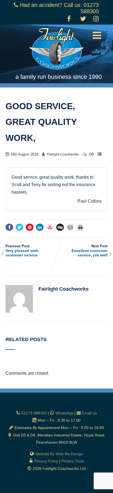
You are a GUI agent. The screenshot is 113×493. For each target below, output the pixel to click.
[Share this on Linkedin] (40, 227)
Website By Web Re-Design (59, 454)
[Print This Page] (80, 227)
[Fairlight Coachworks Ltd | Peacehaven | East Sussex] (56, 70)
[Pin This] (29, 227)
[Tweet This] (19, 227)
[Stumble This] (50, 227)
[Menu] (97, 35)
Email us (89, 413)
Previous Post (21, 250)
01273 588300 (34, 413)
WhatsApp (64, 413)
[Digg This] (60, 227)
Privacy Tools (72, 461)
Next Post (90, 250)
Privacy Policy (46, 461)
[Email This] (70, 227)
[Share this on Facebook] (9, 227)
